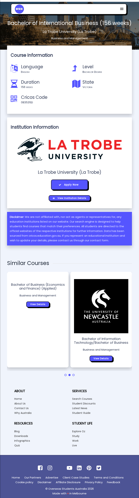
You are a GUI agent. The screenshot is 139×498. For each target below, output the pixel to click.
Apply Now (71, 184)
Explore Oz (78, 431)
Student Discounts (84, 403)
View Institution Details (71, 198)
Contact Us (21, 408)
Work (75, 441)
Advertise (51, 477)
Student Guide (81, 413)
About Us (20, 403)
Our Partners (32, 477)
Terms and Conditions (109, 477)
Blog (17, 431)
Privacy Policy (94, 482)
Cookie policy (24, 482)
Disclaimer (44, 482)
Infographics (22, 441)
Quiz (17, 445)
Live (74, 445)
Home (18, 399)
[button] (66, 375)
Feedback (113, 482)
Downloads (21, 436)
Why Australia (22, 413)
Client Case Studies (76, 477)
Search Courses (82, 399)
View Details (37, 304)
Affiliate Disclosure (68, 482)
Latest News (79, 408)
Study (75, 436)
